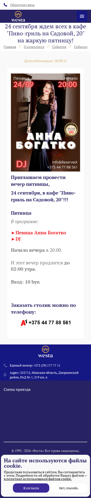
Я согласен (31, 488)
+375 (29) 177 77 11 (46, 365)
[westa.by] (18, 16)
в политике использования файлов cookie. (38, 478)
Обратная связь (22, 4)
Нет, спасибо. (69, 488)
